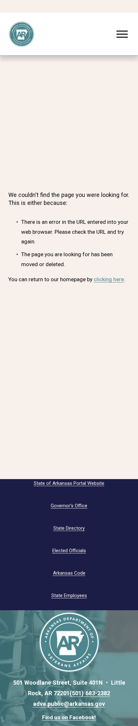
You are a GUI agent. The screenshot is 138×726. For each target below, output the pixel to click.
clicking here (109, 279)
